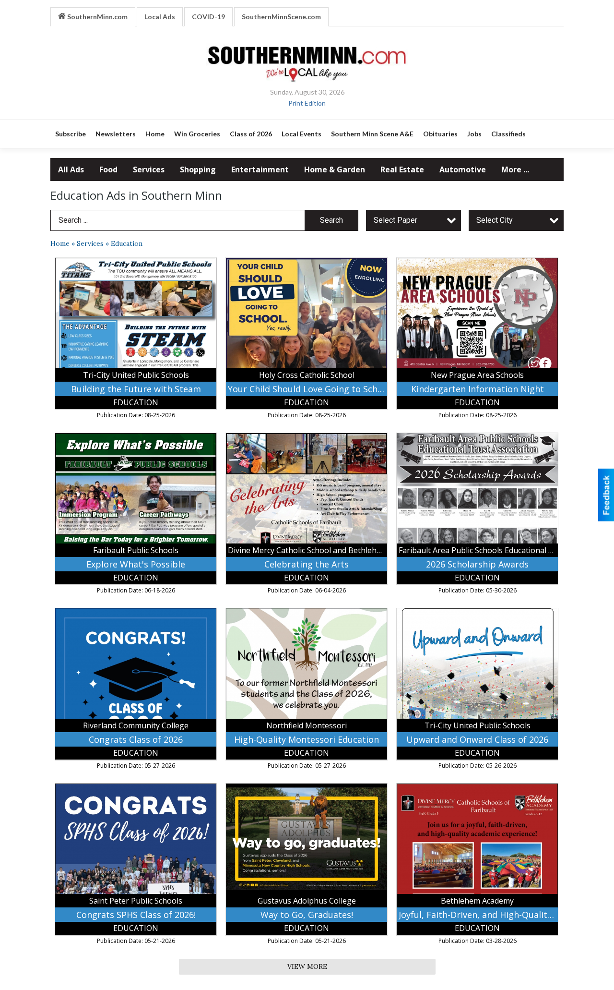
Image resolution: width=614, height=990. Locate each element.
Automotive (462, 169)
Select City (494, 220)
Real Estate (402, 169)
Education (126, 243)
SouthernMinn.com (97, 16)
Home (60, 243)
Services (149, 169)
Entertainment (260, 169)
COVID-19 (208, 16)
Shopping (198, 169)
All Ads (71, 169)
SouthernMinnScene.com (281, 16)
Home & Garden (334, 169)
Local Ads (159, 16)
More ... (515, 169)
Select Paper (395, 220)
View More (307, 966)
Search (331, 220)
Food (108, 169)
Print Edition (307, 103)
